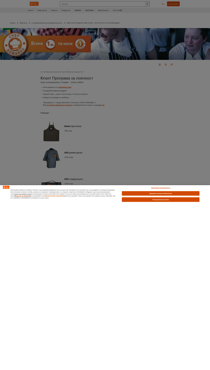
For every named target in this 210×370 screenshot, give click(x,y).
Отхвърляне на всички (160, 199)
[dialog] (105, 277)
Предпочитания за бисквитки (54, 196)
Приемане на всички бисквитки (160, 193)
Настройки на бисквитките (160, 188)
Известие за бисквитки (22, 196)
